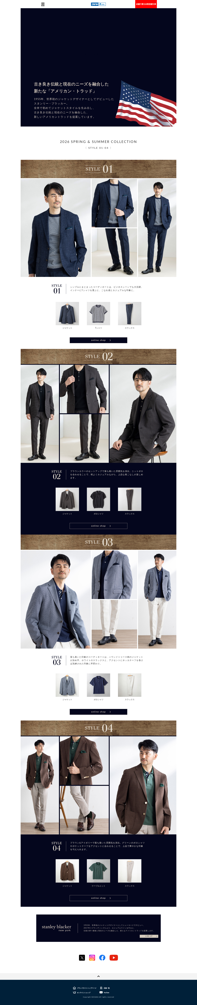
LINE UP (149, 936)
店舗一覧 (107, 988)
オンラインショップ (83, 992)
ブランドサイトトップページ (86, 988)
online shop (98, 340)
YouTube (106, 992)
